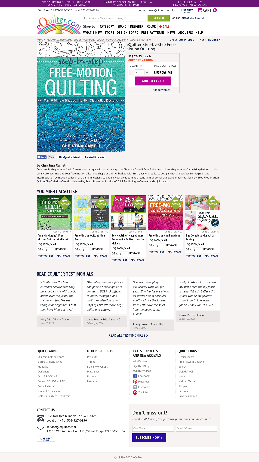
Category (107, 26)
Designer (136, 26)
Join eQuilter (155, 10)
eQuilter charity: (190, 2)
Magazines (93, 371)
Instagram (144, 387)
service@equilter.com (61, 427)
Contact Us (46, 409)
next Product (209, 40)
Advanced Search (193, 18)
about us (185, 32)
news (171, 32)
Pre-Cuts (92, 357)
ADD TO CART (63, 255)
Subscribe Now (148, 437)
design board (128, 32)
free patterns (153, 32)
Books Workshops (84, 40)
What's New (140, 361)
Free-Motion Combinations (164, 235)
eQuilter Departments (59, 40)
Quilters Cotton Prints (51, 357)
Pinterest (143, 381)
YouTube (143, 392)
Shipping (183, 386)
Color (151, 26)
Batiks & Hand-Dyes (50, 361)
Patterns (92, 381)
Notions (92, 376)
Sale (166, 26)
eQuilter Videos (142, 370)
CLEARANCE (186, 371)
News (182, 376)
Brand (122, 26)
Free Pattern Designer (192, 361)
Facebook (144, 376)
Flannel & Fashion (49, 391)
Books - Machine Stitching (111, 40)
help (199, 32)
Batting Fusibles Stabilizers (54, 396)
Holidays (43, 366)
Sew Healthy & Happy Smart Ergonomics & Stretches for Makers (128, 240)
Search (158, 18)
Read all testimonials (127, 335)
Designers (43, 371)
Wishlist (171, 10)
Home (40, 40)
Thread (91, 361)
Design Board (186, 357)
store (109, 32)
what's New (92, 32)
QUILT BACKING (47, 376)
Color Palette (46, 386)
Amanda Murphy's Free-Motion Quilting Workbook (53, 237)
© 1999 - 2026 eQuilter (128, 457)
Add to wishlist (162, 89)
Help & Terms (187, 381)
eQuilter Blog (141, 366)
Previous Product (183, 40)
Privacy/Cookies (188, 396)
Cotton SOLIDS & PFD (51, 381)
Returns (183, 391)
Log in (141, 10)
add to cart (152, 81)
